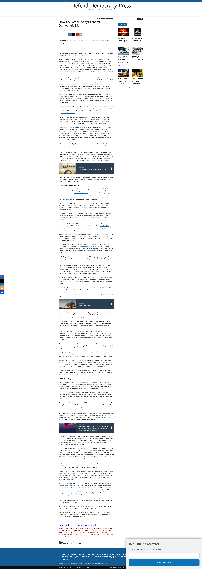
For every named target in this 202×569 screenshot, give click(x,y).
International (105, 18)
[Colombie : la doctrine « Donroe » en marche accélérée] (137, 51)
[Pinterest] (77, 34)
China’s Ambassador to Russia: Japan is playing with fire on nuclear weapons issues (137, 40)
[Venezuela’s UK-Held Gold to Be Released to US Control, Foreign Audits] (137, 73)
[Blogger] (2, 288)
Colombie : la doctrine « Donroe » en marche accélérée (137, 58)
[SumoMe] (2, 292)
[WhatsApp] (80, 34)
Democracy (99, 18)
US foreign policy (82, 543)
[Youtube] (142, 1)
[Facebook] (138, 1)
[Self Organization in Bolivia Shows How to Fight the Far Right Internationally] (123, 73)
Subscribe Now (164, 562)
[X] (140, 1)
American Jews (70, 543)
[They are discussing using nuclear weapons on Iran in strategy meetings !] (123, 32)
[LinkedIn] (2, 284)
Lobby (76, 543)
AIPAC (64, 543)
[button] (164, 544)
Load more (130, 87)
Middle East (111, 18)
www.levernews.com (68, 541)
